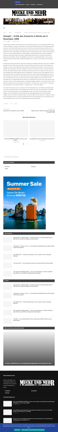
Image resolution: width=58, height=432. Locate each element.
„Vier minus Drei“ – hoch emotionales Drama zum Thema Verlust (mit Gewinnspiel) (33, 263)
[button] (22, 2)
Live (11, 103)
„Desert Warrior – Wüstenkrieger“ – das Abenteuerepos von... (29, 2)
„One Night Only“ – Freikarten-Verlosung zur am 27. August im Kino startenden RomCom (32, 255)
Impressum (33, 4)
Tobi (9, 41)
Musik (10, 32)
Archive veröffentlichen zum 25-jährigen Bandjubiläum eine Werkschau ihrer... (28, 363)
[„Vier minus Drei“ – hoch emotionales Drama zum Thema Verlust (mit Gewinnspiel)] (7, 265)
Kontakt (28, 4)
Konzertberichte (18, 32)
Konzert (6, 103)
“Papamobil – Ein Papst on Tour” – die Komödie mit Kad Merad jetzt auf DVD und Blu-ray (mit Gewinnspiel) (33, 246)
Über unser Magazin (19, 4)
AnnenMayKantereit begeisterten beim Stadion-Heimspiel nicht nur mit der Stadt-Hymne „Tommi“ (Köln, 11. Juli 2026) (32, 411)
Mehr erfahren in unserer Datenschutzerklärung (33, 429)
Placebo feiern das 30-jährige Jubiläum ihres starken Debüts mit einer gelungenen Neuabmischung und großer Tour (33, 419)
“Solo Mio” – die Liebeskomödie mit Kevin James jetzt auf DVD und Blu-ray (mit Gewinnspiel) (32, 319)
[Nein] (55, 428)
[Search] (54, 28)
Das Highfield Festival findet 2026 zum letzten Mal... (42, 138)
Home (4, 32)
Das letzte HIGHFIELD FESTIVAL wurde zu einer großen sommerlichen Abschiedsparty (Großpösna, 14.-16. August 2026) (34, 402)
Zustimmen (17, 429)
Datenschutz (40, 4)
